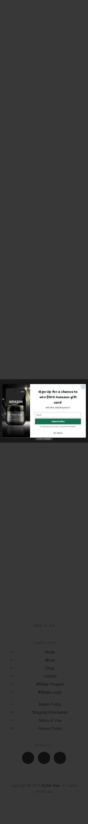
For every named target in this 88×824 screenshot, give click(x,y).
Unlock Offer (58, 421)
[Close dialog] (83, 386)
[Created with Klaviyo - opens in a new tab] (44, 438)
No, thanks (58, 432)
